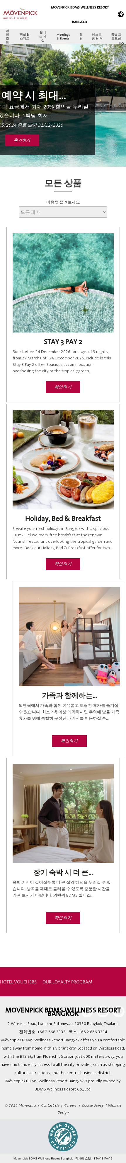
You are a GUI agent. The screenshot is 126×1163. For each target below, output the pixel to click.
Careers (70, 1105)
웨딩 (81, 36)
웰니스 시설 (42, 36)
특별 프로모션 (116, 36)
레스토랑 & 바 (97, 36)
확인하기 (22, 140)
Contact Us (50, 1105)
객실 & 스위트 (24, 36)
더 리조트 (7, 36)
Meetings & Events (63, 36)
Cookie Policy (92, 1105)
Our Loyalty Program (67, 981)
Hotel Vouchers (18, 981)
